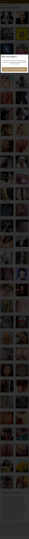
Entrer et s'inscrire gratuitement (14, 69)
